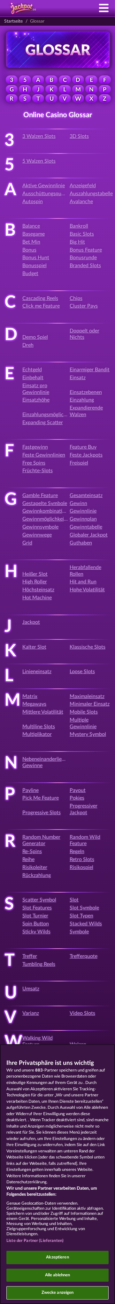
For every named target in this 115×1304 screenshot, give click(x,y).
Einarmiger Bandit (90, 369)
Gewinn (78, 503)
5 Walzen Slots (39, 161)
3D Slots (79, 136)
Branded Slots (85, 265)
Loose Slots (82, 671)
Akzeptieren (57, 1257)
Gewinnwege (37, 535)
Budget (30, 273)
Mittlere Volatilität (42, 712)
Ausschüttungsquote (45, 193)
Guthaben (81, 542)
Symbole (79, 931)
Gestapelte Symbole (44, 503)
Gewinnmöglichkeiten (46, 519)
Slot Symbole (84, 907)
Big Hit (77, 242)
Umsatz (30, 988)
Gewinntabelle (86, 527)
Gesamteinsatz (86, 495)
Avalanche (81, 201)
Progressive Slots (41, 812)
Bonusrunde (83, 257)
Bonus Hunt (35, 257)
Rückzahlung (36, 875)
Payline (30, 790)
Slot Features (37, 907)
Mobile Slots (84, 712)
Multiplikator (37, 734)
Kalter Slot (34, 647)
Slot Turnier (35, 915)
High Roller (34, 581)
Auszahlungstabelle (91, 193)
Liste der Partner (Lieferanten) (35, 1241)
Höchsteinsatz (38, 589)
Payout (78, 790)
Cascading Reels (40, 298)
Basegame (33, 234)
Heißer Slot (35, 574)
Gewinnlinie (83, 511)
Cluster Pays (84, 306)
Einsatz (78, 377)
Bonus (29, 250)
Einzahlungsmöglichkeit (48, 414)
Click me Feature (41, 306)
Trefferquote (83, 956)
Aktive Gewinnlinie (43, 185)
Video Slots (82, 1013)
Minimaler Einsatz (90, 704)
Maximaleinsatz (87, 696)
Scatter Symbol (39, 899)
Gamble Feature (40, 495)
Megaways (34, 704)
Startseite (13, 21)
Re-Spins (32, 851)
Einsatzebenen (86, 392)
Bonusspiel (34, 265)
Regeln (77, 851)
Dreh (28, 345)
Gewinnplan (83, 519)
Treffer (29, 956)
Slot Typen (81, 915)
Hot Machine (37, 597)
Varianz (30, 1013)
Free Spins (33, 463)
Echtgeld (32, 369)
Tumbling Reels (38, 964)
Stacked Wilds (86, 923)
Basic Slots (82, 234)
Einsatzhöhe (36, 400)
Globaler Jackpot (89, 535)
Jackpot (31, 622)
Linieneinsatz (36, 671)
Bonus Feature (86, 250)
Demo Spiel (35, 337)
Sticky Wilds (36, 931)
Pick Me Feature (40, 798)
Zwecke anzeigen (58, 1293)
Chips (76, 298)
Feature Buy (83, 447)
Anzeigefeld (83, 185)
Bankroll (79, 226)
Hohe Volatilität (87, 589)
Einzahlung (82, 400)
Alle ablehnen (57, 1275)
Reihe (28, 859)
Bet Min (31, 242)
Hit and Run (83, 581)
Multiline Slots (38, 726)
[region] (57, 1174)
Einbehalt (32, 377)
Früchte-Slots (37, 470)
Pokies (77, 798)
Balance (31, 226)
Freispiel (79, 463)
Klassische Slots (87, 647)
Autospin (32, 201)
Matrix (29, 696)
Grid (27, 542)
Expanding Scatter (42, 422)
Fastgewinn (35, 447)
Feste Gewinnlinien (43, 455)
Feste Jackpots (86, 455)
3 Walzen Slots (39, 136)
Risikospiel (81, 867)
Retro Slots (82, 859)
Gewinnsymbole (40, 527)
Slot (74, 899)
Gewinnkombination (45, 511)
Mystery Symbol (88, 734)
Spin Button (35, 923)
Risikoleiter (34, 867)
